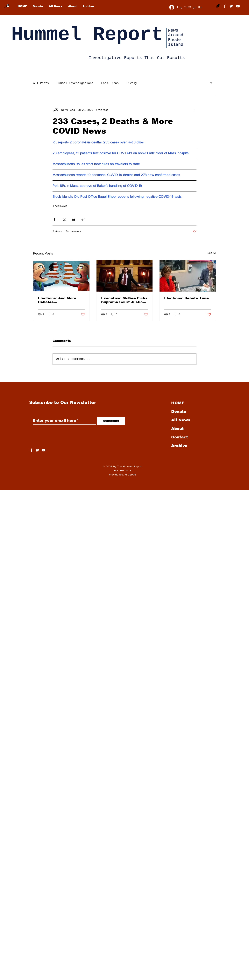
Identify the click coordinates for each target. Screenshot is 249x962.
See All (212, 252)
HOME (177, 403)
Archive (179, 445)
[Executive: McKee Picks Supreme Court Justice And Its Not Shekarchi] (124, 276)
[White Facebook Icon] (31, 450)
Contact (179, 437)
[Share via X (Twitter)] (64, 219)
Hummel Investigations (75, 83)
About (177, 428)
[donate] (218, 6)
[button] (211, 83)
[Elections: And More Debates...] (61, 276)
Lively (131, 83)
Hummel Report (87, 35)
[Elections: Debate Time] (188, 276)
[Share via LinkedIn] (73, 219)
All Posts (41, 83)
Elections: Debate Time (186, 298)
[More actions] (194, 109)
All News (180, 420)
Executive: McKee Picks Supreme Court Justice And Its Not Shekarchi (124, 300)
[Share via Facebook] (54, 219)
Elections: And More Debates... (57, 300)
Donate (178, 411)
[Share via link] (83, 219)
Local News (110, 83)
